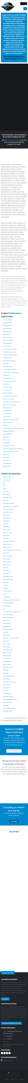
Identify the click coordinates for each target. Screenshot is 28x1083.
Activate (5, 594)
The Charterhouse (7, 597)
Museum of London (7, 532)
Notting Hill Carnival (7, 702)
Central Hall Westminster (8, 378)
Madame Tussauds (7, 652)
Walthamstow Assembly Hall (9, 404)
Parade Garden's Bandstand (9, 360)
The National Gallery (7, 711)
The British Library (7, 693)
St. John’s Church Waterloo (9, 381)
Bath (4, 483)
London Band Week (7, 331)
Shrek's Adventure (7, 655)
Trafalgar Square (6, 606)
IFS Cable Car (6, 641)
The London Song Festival (9, 445)
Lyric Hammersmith (7, 463)
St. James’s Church (7, 390)
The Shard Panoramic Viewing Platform (12, 611)
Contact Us (21, 1079)
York (4, 608)
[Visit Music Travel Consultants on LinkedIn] (7, 1053)
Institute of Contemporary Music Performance (13, 448)
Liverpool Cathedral (7, 328)
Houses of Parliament (8, 614)
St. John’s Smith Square (8, 399)
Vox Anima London (7, 337)
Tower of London (6, 559)
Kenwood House (6, 521)
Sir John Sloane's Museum (9, 541)
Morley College (6, 442)
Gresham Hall (6, 384)
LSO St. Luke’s (6, 440)
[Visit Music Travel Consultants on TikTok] (9, 1053)
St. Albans (5, 585)
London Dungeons (7, 646)
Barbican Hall (6, 437)
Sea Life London (6, 644)
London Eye (5, 632)
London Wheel (6, 553)
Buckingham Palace (7, 497)
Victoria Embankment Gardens (10, 369)
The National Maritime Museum (10, 699)
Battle (4, 485)
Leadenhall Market (7, 626)
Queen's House (6, 620)
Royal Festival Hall (7, 407)
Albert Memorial (6, 480)
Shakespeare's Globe (7, 667)
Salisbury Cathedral (7, 357)
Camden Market (6, 687)
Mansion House (6, 529)
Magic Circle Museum (8, 629)
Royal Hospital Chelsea (8, 579)
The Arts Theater (6, 416)
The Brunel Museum (7, 591)
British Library (6, 491)
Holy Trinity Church (7, 346)
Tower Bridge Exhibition (8, 603)
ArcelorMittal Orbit (7, 661)
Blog (11, 831)
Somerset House (6, 623)
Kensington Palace (7, 518)
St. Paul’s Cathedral (7, 319)
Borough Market (6, 635)
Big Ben (4, 488)
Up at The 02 (6, 658)
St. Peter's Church (7, 413)
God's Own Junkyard (7, 544)
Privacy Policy (14, 1079)
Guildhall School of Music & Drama (11, 451)
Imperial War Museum (8, 512)
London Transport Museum (9, 676)
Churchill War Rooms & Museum (10, 506)
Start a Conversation (14, 750)
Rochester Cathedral (7, 393)
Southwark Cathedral (7, 322)
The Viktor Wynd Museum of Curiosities (12, 550)
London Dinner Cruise (8, 649)
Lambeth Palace (6, 526)
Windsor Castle (6, 564)
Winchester (5, 567)
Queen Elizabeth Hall (7, 434)
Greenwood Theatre (7, 410)
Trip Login (24, 3)
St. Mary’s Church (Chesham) (9, 352)
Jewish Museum (6, 515)
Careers (7, 1079)
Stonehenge (5, 588)
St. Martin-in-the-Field (8, 422)
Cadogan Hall (6, 375)
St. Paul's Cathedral (7, 556)
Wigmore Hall (6, 454)
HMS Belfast (6, 670)
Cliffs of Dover (6, 538)
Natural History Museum (8, 617)
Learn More (14, 821)
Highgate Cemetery (7, 547)
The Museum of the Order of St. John (11, 600)
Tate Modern (5, 705)
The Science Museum (8, 696)
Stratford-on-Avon (7, 561)
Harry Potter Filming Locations (10, 682)
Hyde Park (5, 425)
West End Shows (7, 679)
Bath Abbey (5, 363)
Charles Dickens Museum (8, 503)
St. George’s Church (7, 387)
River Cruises (6, 535)
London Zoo (5, 673)
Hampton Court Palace (8, 509)
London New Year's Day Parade (10, 396)
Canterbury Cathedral (7, 366)
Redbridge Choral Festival (8, 431)
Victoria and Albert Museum (9, 708)
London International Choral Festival (11, 419)
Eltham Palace (6, 570)
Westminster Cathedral (8, 340)
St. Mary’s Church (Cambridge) (10, 349)
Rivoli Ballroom (6, 457)
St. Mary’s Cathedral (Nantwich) (10, 355)
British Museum (6, 494)
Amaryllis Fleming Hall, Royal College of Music (13, 428)
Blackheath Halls (6, 466)
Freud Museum (6, 573)
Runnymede (5, 582)
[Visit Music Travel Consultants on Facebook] (2, 1053)
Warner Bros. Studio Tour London (10, 638)
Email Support (6, 1041)
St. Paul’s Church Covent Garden (10, 372)
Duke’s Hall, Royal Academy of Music (11, 402)
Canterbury (5, 500)
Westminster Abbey (7, 343)
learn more (10, 850)
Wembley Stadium (7, 664)
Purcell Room (6, 460)
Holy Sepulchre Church (8, 325)
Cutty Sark (5, 523)
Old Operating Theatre (8, 576)
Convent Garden (6, 684)
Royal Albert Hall (6, 334)
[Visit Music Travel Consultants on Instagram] (4, 1053)
